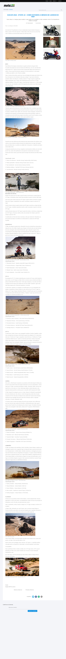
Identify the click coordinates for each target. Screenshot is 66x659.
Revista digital (6, 9)
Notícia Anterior (18, 589)
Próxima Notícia (30, 589)
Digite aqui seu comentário (13, 607)
